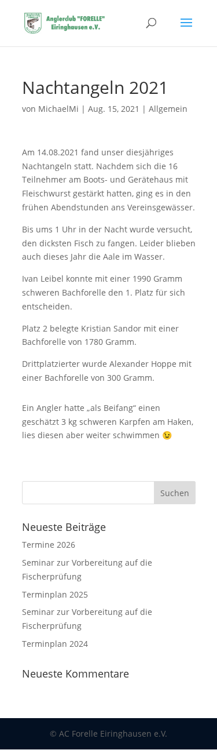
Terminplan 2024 (55, 643)
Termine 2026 (48, 544)
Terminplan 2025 (55, 594)
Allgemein (168, 108)
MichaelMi (58, 108)
